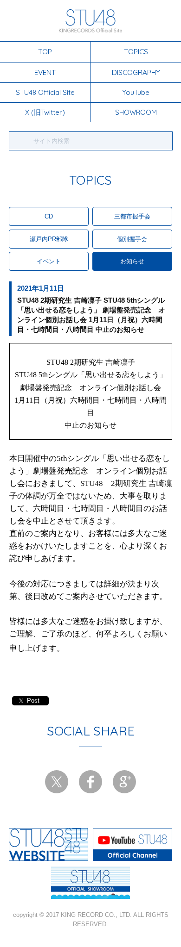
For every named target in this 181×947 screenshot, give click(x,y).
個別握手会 (132, 239)
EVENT (45, 72)
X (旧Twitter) (45, 112)
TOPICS (136, 51)
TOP (45, 51)
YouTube (135, 92)
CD (49, 216)
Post (33, 700)
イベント (49, 261)
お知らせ (132, 261)
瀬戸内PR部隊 (49, 239)
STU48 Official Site (45, 92)
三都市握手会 (132, 216)
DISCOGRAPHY (136, 72)
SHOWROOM (136, 112)
